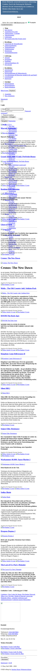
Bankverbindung (10, 87)
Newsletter (4, 657)
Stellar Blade (6, 492)
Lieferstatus (8, 37)
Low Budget (12, 138)
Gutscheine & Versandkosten (14, 44)
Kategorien (12, 121)
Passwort (3, 111)
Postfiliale (8, 61)
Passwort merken (8, 115)
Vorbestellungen (10, 47)
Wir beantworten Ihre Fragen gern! (15, 39)
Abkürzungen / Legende (12, 33)
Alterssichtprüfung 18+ (12, 63)
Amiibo (11, 237)
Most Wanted (13, 130)
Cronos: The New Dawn (10, 258)
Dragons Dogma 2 (8, 531)
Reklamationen (9, 83)
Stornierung (8, 51)
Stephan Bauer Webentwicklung (21, 669)
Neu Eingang (13, 131)
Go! (21, 119)
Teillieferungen (9, 49)
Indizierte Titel (13, 135)
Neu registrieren (10, 96)
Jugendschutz (9, 70)
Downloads (8, 65)
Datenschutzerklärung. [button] (10, 11)
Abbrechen (5, 117)
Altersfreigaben (9, 35)
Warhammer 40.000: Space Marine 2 (15, 460)
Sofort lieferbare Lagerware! (17, 165)
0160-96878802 (14, 632)
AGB (10, 663)
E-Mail (3, 109)
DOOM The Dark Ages (10, 316)
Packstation (8, 59)
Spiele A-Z (12, 158)
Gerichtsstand (9, 77)
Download (12, 154)
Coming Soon (13, 149)
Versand (7, 57)
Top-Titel (11, 126)
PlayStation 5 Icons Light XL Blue (11, 652)
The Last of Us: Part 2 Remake (13, 565)
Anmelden (8, 94)
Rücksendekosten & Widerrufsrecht (16, 73)
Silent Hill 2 (5, 388)
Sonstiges (11, 251)
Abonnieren (5, 659)
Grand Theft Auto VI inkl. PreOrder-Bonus (18, 157)
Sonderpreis (12, 191)
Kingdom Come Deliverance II (13, 354)
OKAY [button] (19, 17)
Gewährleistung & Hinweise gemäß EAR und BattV (21, 75)
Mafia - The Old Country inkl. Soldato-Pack (18, 288)
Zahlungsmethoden (10, 45)
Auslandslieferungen (11, 52)
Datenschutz (8, 71)
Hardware (12, 159)
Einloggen (12, 117)
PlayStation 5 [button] (9, 163)
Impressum (8, 78)
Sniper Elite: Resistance (10, 429)
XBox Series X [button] (9, 193)
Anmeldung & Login (11, 32)
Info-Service (8, 30)
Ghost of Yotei (6, 225)
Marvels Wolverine (8, 128)
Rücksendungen (10, 85)
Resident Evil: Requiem (10, 189)
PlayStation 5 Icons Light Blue (10, 646)
